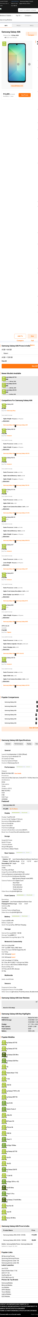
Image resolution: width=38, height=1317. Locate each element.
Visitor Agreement (18, 1308)
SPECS (31, 25)
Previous (18, 64)
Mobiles (4, 1244)
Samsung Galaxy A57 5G (9, 377)
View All (4, 361)
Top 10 (26, 1304)
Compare (11, 1304)
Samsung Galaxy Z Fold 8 (26, 1)
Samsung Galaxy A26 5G (9, 383)
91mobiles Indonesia (7, 1306)
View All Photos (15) (17, 85)
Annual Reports (6, 1308)
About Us (34, 1306)
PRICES (18, 25)
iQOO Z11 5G (14, 3)
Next (29, 64)
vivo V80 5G (14, 5)
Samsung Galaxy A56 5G (9, 390)
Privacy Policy (20, 1306)
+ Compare (31, 34)
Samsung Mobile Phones (13, 1244)
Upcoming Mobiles (6, 20)
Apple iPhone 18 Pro (24, 3)
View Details (17, 773)
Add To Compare (20, 337)
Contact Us (4, 1304)
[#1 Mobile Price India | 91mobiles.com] (6, 10)
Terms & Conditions (7, 1310)
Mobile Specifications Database (25, 1310)
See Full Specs (32, 337)
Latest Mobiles (15, 1)
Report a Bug (34, 1314)
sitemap (28, 1306)
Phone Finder (19, 1304)
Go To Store (14, 809)
